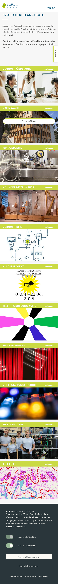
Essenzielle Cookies (27, 537)
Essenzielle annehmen (29, 566)
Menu (51, 7)
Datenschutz (42, 576)
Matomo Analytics (26, 545)
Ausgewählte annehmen (29, 556)
